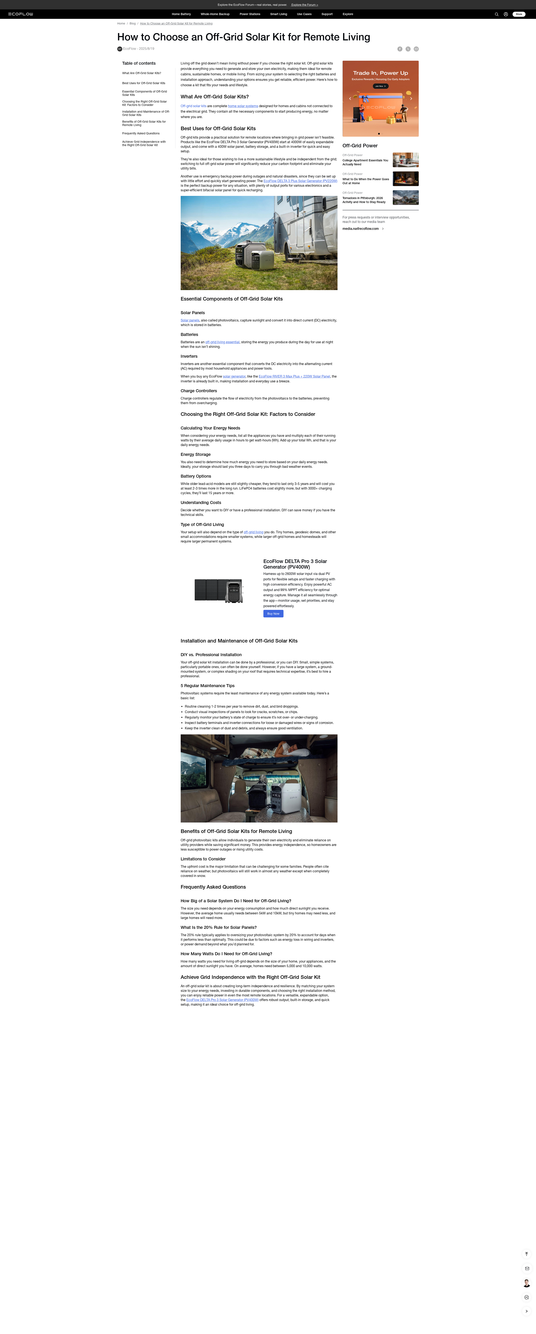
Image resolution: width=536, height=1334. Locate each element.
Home (121, 23)
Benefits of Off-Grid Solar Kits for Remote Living (144, 123)
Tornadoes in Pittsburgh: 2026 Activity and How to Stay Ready (364, 200)
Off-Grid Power (353, 155)
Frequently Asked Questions (141, 133)
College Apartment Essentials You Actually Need (365, 162)
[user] (505, 14)
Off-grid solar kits (193, 106)
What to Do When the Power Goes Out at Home (366, 181)
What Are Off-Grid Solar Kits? (141, 73)
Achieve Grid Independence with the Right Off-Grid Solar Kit (144, 143)
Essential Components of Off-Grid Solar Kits (144, 93)
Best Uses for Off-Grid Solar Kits (143, 83)
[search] (496, 14)
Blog (133, 23)
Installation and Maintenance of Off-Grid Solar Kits (146, 113)
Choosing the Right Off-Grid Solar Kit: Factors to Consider (144, 103)
